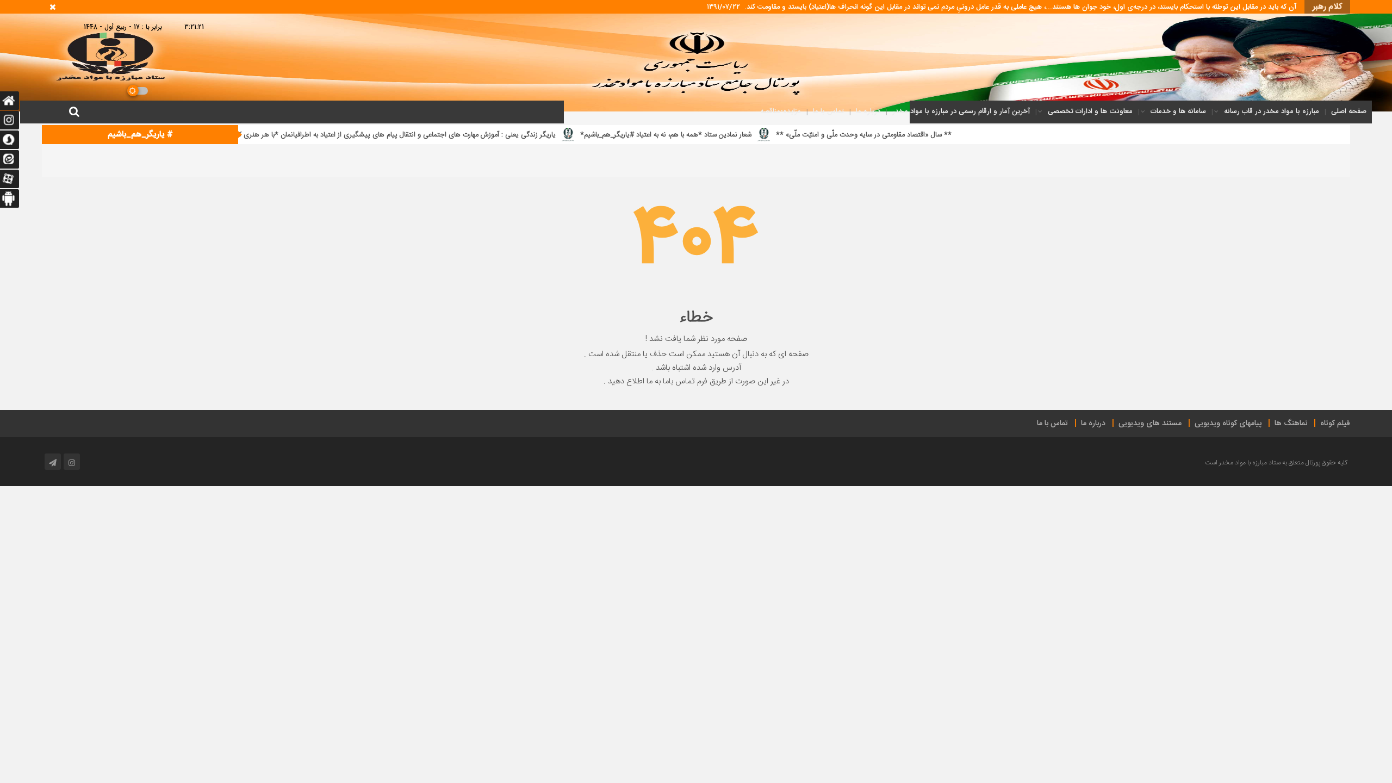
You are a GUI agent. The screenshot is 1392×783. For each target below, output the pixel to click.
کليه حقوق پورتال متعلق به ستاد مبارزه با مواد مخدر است (1276, 462)
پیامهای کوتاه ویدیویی (1228, 423)
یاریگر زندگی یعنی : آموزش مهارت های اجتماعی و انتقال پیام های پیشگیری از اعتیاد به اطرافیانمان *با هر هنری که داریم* (482, 135)
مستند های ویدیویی (1150, 423)
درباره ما (868, 111)
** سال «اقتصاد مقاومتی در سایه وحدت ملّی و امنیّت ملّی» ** (960, 135)
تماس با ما (828, 111)
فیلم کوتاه (1335, 423)
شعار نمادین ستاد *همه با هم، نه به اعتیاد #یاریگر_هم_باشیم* (762, 135)
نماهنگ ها (1291, 423)
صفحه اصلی (1348, 111)
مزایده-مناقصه (780, 111)
